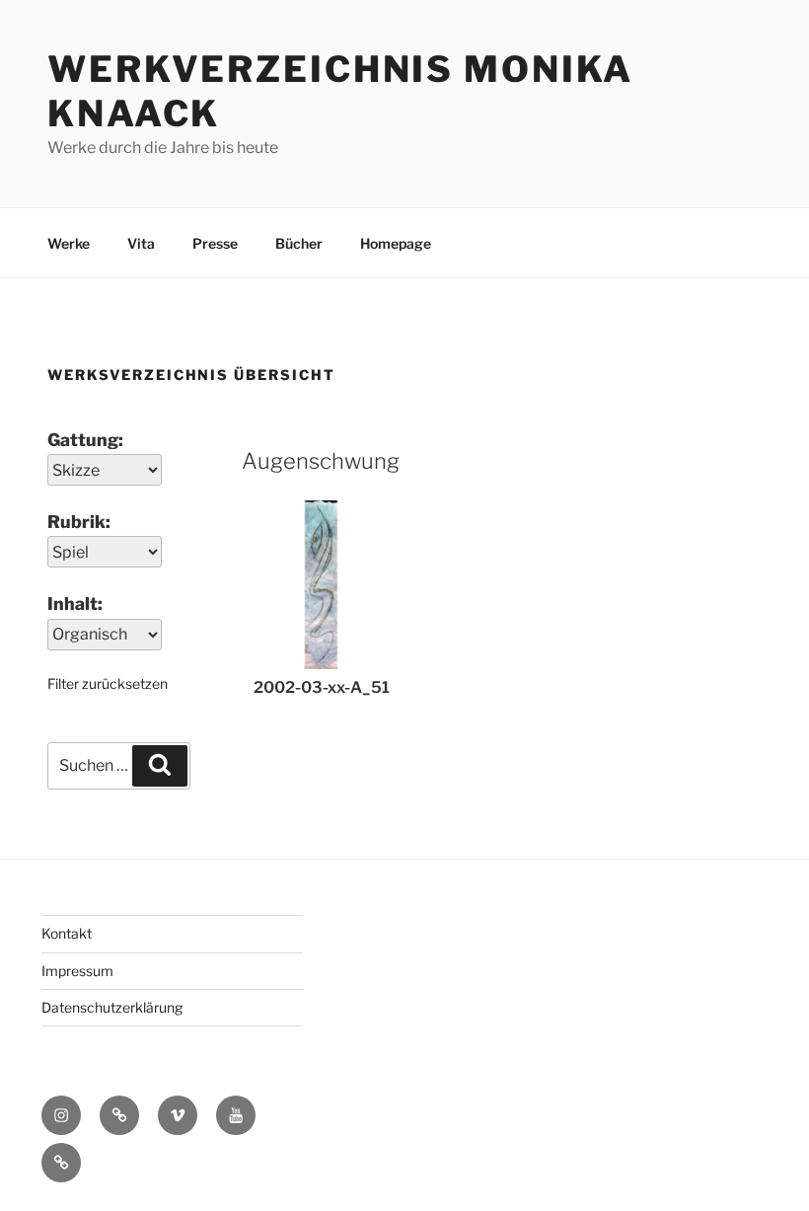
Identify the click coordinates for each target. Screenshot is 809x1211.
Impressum (77, 970)
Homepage (395, 243)
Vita (141, 243)
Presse (215, 243)
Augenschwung (321, 461)
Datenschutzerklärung (112, 1007)
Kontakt (66, 933)
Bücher (299, 243)
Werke (68, 243)
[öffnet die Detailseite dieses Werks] (321, 663)
